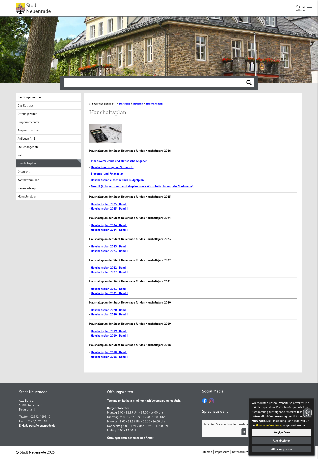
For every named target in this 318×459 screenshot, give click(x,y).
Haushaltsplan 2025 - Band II (109, 208)
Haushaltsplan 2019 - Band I (109, 331)
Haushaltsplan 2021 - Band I (109, 289)
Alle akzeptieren (281, 449)
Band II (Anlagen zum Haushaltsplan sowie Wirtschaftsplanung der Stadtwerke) (142, 186)
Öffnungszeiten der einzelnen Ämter (130, 438)
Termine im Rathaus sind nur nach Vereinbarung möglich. (144, 400)
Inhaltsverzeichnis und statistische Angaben (119, 161)
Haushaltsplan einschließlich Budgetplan (117, 180)
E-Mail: (23, 425)
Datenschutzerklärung (269, 425)
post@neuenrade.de (42, 425)
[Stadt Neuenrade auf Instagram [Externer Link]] (211, 402)
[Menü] (310, 7)
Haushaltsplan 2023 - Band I (109, 246)
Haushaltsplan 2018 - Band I (109, 352)
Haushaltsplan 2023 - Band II (109, 251)
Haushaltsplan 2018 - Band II (109, 357)
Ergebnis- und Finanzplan (107, 173)
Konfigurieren (282, 432)
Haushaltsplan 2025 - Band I (109, 204)
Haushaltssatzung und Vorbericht (112, 167)
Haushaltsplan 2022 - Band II (109, 272)
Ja (244, 432)
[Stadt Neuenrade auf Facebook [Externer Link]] (204, 402)
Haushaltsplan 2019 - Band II (109, 335)
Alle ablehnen (282, 440)
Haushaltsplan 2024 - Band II (109, 230)
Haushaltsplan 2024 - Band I (109, 225)
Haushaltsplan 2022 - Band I (109, 267)
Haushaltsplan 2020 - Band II (109, 314)
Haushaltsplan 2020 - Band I (109, 310)
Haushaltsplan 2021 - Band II (109, 293)
